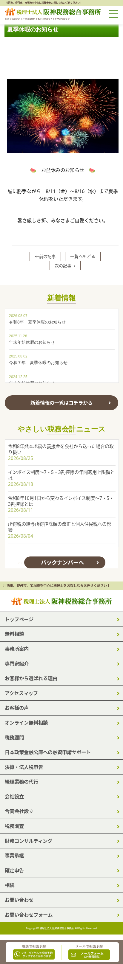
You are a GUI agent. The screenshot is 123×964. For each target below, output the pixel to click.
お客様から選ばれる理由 (31, 678)
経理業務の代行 (21, 781)
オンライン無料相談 (26, 722)
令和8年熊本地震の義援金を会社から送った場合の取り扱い (61, 449)
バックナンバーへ (62, 562)
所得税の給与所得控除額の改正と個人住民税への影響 (59, 527)
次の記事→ (65, 265)
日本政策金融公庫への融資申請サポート (48, 752)
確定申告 (14, 870)
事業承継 (14, 855)
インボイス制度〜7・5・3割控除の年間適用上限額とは (61, 475)
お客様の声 (17, 707)
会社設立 (14, 796)
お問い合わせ (19, 899)
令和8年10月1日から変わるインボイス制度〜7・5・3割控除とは (61, 501)
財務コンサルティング (28, 840)
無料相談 (14, 633)
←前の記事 (45, 256)
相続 (9, 884)
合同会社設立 (19, 811)
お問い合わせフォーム (29, 914)
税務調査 (14, 825)
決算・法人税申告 (24, 767)
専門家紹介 (17, 663)
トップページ (19, 619)
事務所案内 (17, 648)
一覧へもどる (82, 256)
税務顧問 (14, 737)
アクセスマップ (21, 693)
